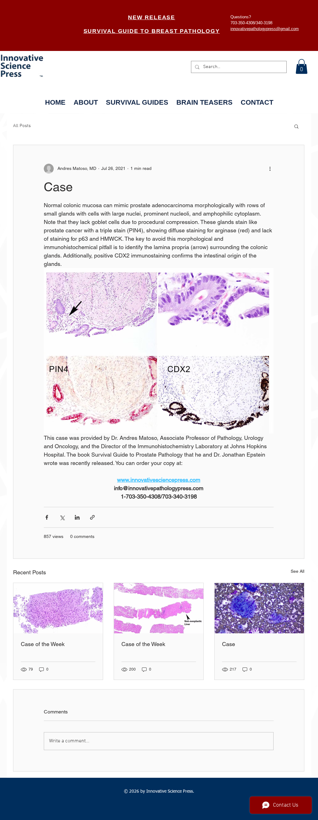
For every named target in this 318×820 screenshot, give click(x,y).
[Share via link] (92, 517)
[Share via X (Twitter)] (62, 517)
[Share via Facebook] (47, 517)
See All (297, 571)
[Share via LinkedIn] (77, 517)
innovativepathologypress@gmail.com (264, 28)
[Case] (259, 608)
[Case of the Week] (58, 608)
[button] (301, 66)
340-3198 (264, 22)
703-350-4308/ (243, 22)
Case (228, 644)
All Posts (22, 126)
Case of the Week (43, 644)
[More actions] (270, 168)
